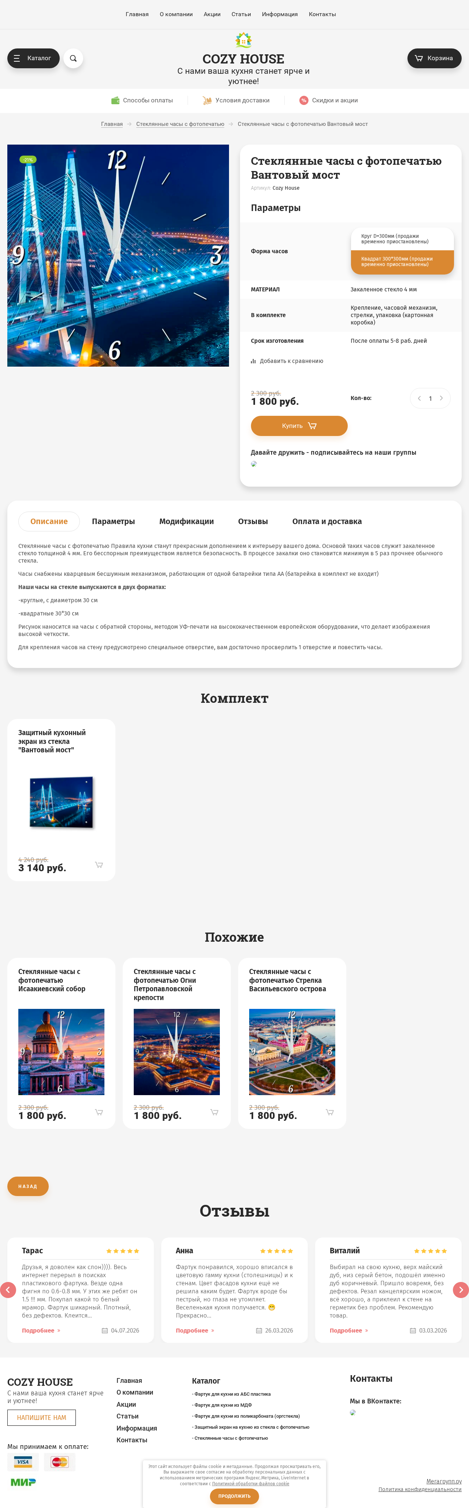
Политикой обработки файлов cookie (250, 1483)
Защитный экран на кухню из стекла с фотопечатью (252, 1427)
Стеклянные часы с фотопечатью (231, 1438)
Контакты (322, 14)
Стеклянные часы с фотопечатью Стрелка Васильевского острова (287, 980)
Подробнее (38, 1330)
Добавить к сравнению (292, 360)
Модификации (186, 521)
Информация (280, 14)
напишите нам (41, 1418)
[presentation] (8, 1290)
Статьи (241, 14)
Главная (137, 14)
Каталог (39, 58)
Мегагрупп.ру (444, 1481)
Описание (49, 521)
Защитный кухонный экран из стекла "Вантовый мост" (52, 741)
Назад (28, 1186)
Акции (212, 14)
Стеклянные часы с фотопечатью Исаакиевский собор (51, 980)
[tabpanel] (61, 800)
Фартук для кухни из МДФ (223, 1405)
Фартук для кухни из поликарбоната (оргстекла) (247, 1416)
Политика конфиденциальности (420, 1489)
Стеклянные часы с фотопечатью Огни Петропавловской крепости (165, 984)
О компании (176, 14)
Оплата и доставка (327, 521)
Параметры (113, 521)
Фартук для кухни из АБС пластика (233, 1394)
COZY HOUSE (243, 58)
